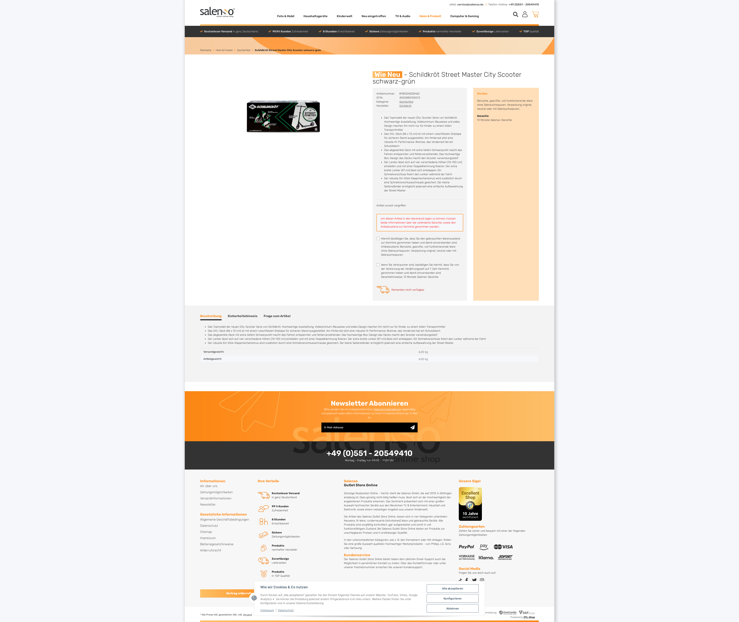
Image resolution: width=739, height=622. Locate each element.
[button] (525, 14)
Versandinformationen (215, 498)
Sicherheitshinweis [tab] (242, 316)
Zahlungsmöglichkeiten (216, 492)
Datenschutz (286, 610)
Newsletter (208, 504)
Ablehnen (452, 608)
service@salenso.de (470, 4)
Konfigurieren (453, 598)
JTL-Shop (529, 617)
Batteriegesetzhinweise (216, 544)
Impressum (267, 610)
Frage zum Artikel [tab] (277, 316)
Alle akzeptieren (452, 588)
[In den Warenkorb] (203, 69)
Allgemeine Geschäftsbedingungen (224, 519)
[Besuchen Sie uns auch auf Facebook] (467, 580)
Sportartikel (406, 101)
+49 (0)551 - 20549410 (524, 4)
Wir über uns (208, 486)
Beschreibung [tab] (211, 316)
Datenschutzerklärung (387, 409)
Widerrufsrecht (210, 550)
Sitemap (206, 532)
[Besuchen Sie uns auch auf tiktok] (460, 580)
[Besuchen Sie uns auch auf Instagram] (482, 580)
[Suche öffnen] (515, 14)
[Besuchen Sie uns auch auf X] (474, 580)
